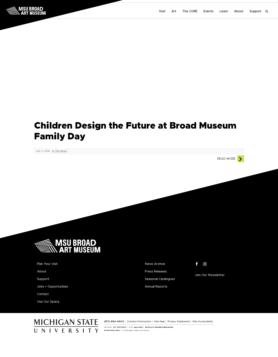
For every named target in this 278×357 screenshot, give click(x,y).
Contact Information (139, 321)
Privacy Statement (179, 321)
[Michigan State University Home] (69, 325)
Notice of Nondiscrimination (159, 327)
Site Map (159, 321)
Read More (226, 158)
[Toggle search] (266, 11)
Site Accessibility (203, 321)
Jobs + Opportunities (52, 286)
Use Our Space (48, 301)
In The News (59, 151)
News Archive (155, 263)
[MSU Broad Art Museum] (38, 10)
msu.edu (138, 327)
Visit (162, 11)
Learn (224, 11)
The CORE (189, 11)
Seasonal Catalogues (160, 279)
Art (174, 11)
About (238, 11)
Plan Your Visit (47, 263)
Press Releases (156, 271)
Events (208, 11)
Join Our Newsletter (210, 275)
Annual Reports (156, 286)
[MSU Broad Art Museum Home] (67, 247)
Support (255, 11)
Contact (43, 294)
